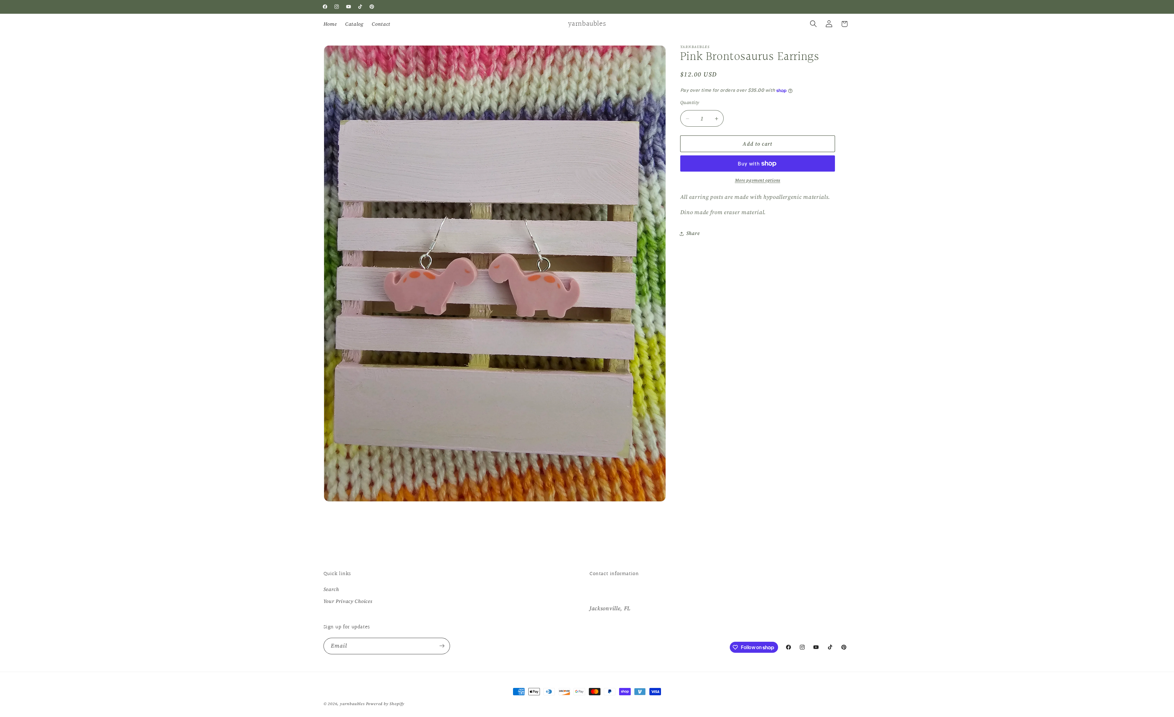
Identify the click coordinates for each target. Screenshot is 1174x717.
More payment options (758, 180)
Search (331, 589)
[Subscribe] (442, 646)
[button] (813, 24)
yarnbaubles (352, 703)
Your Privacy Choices (347, 601)
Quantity (690, 103)
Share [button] (693, 233)
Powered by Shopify (385, 703)
